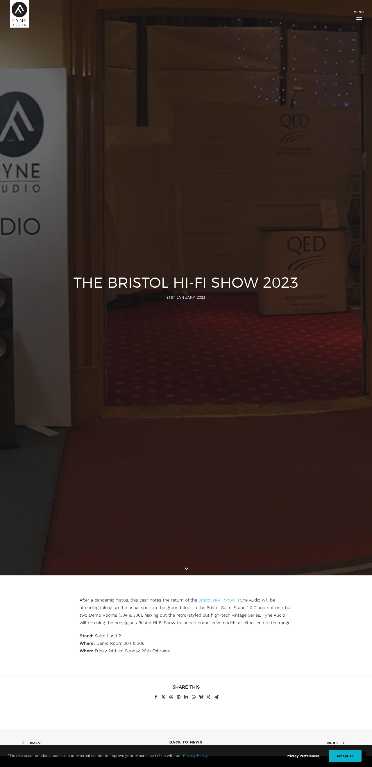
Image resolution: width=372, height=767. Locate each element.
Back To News (185, 742)
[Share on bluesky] (201, 697)
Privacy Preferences (303, 756)
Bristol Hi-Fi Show (216, 600)
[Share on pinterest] (178, 697)
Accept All (345, 756)
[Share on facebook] (155, 697)
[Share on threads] (170, 697)
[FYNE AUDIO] (19, 14)
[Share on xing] (208, 697)
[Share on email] (216, 697)
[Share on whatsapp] (193, 697)
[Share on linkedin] (186, 697)
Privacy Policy (195, 755)
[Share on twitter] (163, 697)
